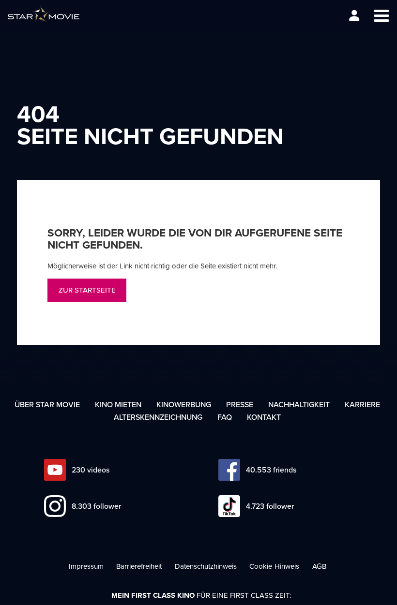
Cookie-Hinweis (274, 566)
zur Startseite (87, 290)
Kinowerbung (183, 404)
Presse (239, 404)
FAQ (224, 417)
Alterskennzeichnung (158, 417)
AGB (319, 566)
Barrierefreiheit (139, 566)
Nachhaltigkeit (299, 404)
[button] (381, 15)
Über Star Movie (47, 404)
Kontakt (264, 417)
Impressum (86, 566)
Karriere (362, 404)
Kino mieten (118, 404)
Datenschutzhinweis (206, 566)
